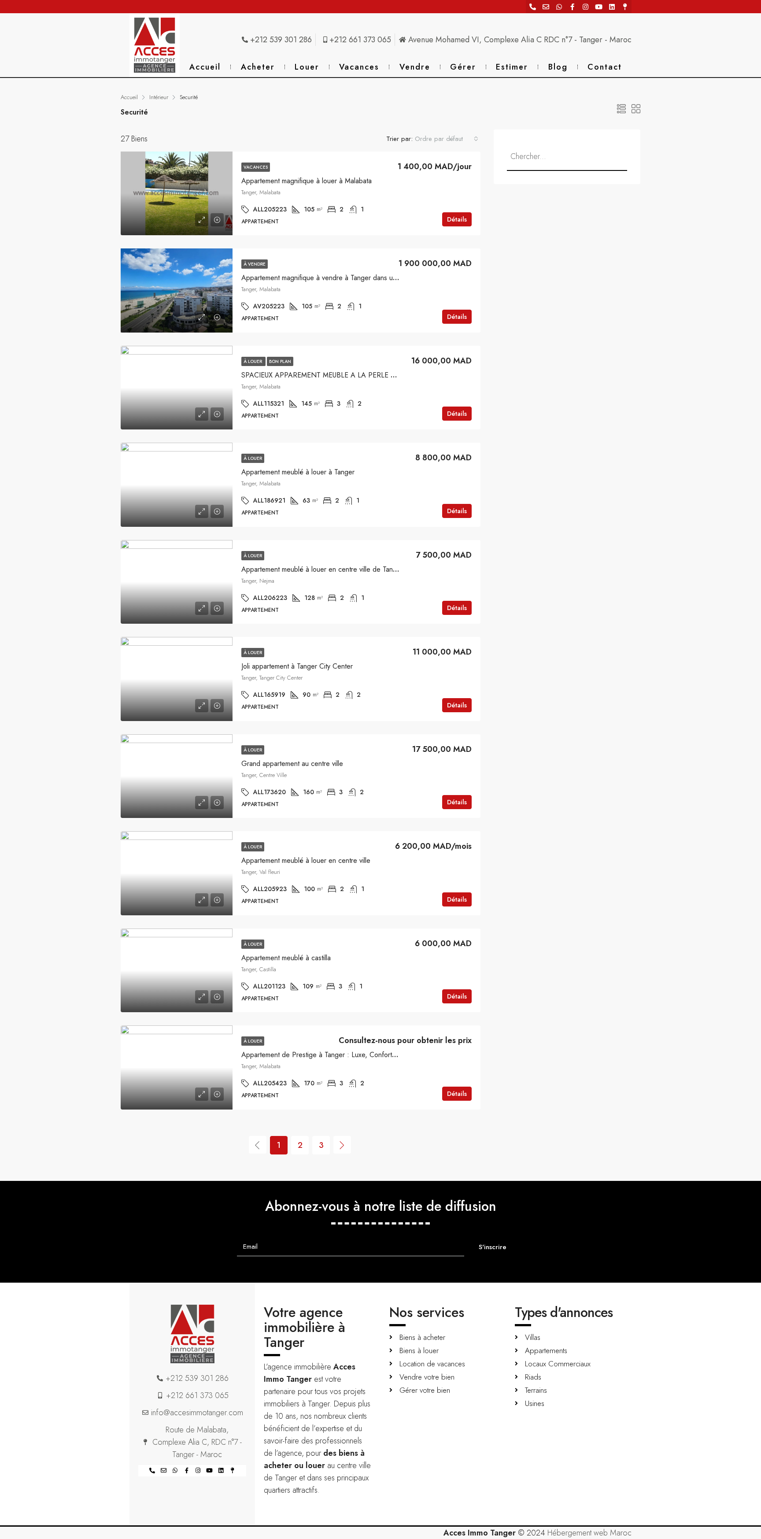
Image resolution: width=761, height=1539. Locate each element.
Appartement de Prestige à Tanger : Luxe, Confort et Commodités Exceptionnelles (364, 1055)
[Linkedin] (611, 6)
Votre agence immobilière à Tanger (304, 1327)
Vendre (414, 67)
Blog (558, 67)
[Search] (608, 156)
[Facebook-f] (572, 6)
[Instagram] (585, 6)
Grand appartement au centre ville (292, 763)
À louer (253, 361)
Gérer (463, 67)
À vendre (255, 264)
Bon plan (280, 361)
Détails (457, 219)
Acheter (258, 67)
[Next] (342, 1145)
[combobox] (447, 138)
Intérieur (158, 97)
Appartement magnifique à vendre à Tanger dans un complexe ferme (344, 278)
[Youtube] (598, 6)
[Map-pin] (625, 6)
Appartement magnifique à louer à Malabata (306, 181)
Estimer (512, 67)
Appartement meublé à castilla (286, 958)
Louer (307, 67)
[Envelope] (545, 6)
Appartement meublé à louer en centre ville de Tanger (322, 569)
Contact (604, 67)
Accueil (205, 67)
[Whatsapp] (558, 6)
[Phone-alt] (532, 6)
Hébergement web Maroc (589, 1533)
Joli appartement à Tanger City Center (297, 666)
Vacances (359, 67)
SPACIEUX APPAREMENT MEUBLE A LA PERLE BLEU (323, 375)
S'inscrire (492, 1247)
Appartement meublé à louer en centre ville (305, 860)
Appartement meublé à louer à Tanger (298, 472)
